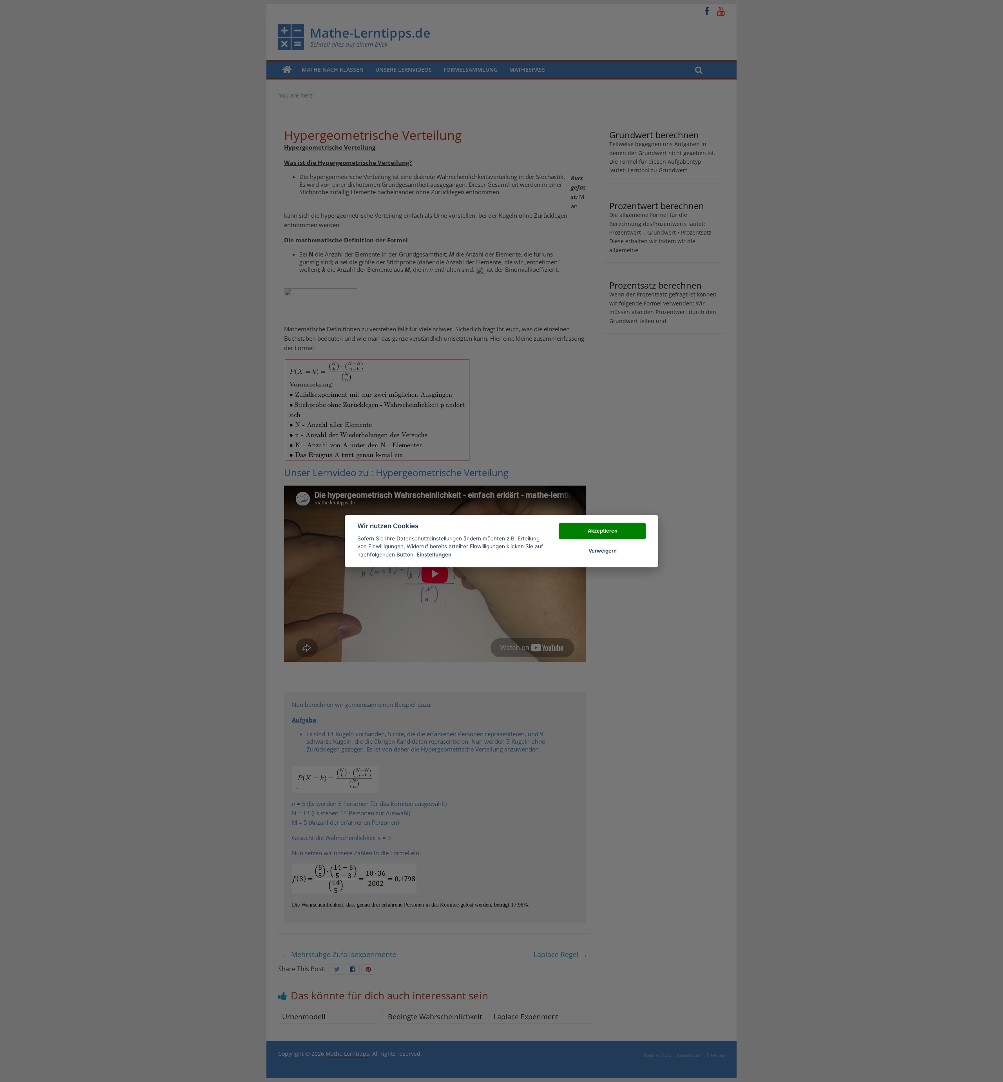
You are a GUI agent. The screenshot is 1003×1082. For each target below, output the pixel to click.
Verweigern (602, 550)
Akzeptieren (602, 531)
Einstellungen (433, 554)
